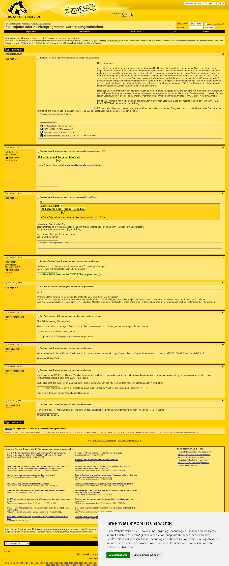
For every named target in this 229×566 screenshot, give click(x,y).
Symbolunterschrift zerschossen (103, 440)
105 (85, 565)
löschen (55, 432)
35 (82, 563)
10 (20, 563)
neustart (87, 432)
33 (77, 563)
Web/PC (26, 23)
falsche (17, 432)
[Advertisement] (65, 85)
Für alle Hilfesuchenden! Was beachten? (194, 452)
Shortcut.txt (48, 126)
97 (59, 565)
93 (49, 565)
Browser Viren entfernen (187, 465)
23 (52, 563)
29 (67, 563)
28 (65, 563)
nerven (75, 432)
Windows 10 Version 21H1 (128, 440)
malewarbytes (65, 432)
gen (27, 432)
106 (88, 565)
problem (95, 432)
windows (179, 432)
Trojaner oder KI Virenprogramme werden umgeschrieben (55, 38)
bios (7, 432)
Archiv (7, 551)
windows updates (191, 432)
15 (32, 563)
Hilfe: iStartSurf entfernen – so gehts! (193, 460)
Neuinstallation (82, 165)
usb (164, 432)
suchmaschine (129, 432)
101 (70, 565)
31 (72, 563)
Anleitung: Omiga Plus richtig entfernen (193, 463)
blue (11, 432)
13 (27, 563)
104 (81, 565)
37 (87, 563)
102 (74, 565)
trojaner (152, 432)
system (139, 432)
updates (159, 432)
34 (80, 563)
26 (60, 563)
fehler (23, 432)
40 (95, 563)
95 (54, 565)
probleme (103, 432)
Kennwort (180, 27)
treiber (145, 432)
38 (90, 563)
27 (62, 563)
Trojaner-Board (15, 23)
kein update (41, 432)
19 (42, 563)
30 (70, 563)
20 (45, 563)
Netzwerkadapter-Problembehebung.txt (59, 135)
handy (32, 432)
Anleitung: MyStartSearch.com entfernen (194, 455)
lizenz (49, 432)
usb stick (171, 432)
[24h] (174, 32)
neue (81, 432)
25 (57, 563)
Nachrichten (84, 32)
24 (55, 563)
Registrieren (31, 32)
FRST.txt (47, 129)
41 (97, 563)
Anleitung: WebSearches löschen (191, 457)
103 (77, 565)
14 (29, 563)
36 (85, 563)
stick (120, 432)
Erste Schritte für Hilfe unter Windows (87, 43)
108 (95, 565)
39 (92, 563)
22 (50, 563)
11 (22, 563)
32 (75, 563)
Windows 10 (104, 41)
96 (57, 565)
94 (52, 565)
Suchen (206, 32)
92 (47, 565)
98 (62, 565)
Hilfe (133, 32)
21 (47, 563)
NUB (139, 32)
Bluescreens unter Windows (16, 43)
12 (24, 563)
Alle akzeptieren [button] (118, 554)
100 (67, 565)
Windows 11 (115, 41)
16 (35, 563)
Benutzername (183, 24)
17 (37, 563)
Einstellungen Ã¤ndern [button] (147, 554)
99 (64, 565)
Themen (8, 429)
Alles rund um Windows (41, 23)
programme (112, 432)
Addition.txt (47, 132)
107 (92, 565)
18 (40, 563)
